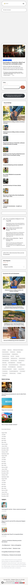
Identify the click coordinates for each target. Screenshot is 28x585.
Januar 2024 (4, 492)
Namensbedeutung (5, 360)
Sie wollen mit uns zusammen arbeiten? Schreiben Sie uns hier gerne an (14, 96)
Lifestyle (14, 337)
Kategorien (5, 264)
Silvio (7, 218)
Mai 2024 (4, 484)
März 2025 (4, 465)
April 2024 (4, 486)
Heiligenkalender (15, 354)
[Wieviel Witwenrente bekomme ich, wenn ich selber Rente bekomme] (7, 387)
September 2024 (5, 476)
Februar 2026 (5, 444)
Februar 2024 (5, 490)
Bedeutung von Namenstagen (18, 349)
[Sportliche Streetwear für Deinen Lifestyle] (5, 181)
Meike (7, 228)
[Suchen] (22, 87)
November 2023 (5, 496)
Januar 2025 (4, 469)
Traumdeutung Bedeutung (13, 371)
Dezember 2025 (5, 448)
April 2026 (4, 440)
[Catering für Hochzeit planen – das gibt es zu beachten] (5, 201)
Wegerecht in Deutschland (7, 410)
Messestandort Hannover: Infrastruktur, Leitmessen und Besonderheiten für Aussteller (14, 143)
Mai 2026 (4, 438)
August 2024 (4, 478)
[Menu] (23, 3)
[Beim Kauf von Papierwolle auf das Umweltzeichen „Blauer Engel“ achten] (5, 190)
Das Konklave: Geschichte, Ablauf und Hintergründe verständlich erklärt (14, 63)
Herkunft (12, 356)
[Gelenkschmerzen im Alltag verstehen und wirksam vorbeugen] (14, 113)
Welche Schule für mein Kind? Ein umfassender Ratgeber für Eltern (13, 521)
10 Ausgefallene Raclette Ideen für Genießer (11, 551)
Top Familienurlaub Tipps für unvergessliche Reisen (12, 534)
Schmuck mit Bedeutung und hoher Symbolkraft (13, 164)
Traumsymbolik (4, 373)
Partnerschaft (4, 364)
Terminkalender (6, 254)
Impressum (12, 581)
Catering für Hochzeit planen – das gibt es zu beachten (12, 206)
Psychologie (4, 366)
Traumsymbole (22, 371)
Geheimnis (7, 72)
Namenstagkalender (11, 362)
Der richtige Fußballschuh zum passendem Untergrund (12, 175)
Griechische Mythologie (6, 354)
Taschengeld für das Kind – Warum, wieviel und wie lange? (14, 509)
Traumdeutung (4, 371)
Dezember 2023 (5, 494)
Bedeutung (9, 349)
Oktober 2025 (5, 452)
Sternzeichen (19, 366)
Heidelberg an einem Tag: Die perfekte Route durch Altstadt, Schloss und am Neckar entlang (14, 154)
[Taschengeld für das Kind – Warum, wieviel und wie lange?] (4, 504)
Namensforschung (14, 360)
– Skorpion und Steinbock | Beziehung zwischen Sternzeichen (12, 541)
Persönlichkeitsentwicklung (13, 364)
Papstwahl (18, 73)
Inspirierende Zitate (5, 358)
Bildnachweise (18, 581)
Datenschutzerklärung (8, 582)
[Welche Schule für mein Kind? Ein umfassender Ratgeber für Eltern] (4, 516)
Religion (9, 60)
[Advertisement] (14, 26)
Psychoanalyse (22, 364)
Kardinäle (20, 72)
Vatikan (22, 73)
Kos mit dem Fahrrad (6, 429)
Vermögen (19, 373)
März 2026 (4, 442)
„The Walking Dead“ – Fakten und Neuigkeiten (11, 545)
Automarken (14, 252)
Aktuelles (5, 60)
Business (14, 303)
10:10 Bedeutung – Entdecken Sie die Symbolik (11, 555)
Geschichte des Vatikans (13, 72)
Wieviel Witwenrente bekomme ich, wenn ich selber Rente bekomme (14, 394)
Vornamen (4, 375)
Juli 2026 (3, 434)
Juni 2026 (4, 436)
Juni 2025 (4, 459)
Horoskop (17, 356)
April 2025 (4, 463)
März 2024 (4, 488)
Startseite (5, 9)
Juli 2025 (3, 457)
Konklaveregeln (13, 73)
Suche (4, 82)
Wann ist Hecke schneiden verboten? (9, 424)
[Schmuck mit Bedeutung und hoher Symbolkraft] (5, 160)
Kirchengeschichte (7, 73)
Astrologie (4, 349)
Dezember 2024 (5, 471)
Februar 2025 (5, 467)
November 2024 (5, 473)
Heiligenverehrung (5, 356)
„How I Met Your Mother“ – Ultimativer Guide (11, 548)
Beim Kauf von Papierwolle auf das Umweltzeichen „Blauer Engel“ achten (13, 196)
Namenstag (4, 362)
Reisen (14, 320)
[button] (2, 582)
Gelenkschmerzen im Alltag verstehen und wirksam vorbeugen (14, 122)
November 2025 (5, 450)
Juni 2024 (4, 482)
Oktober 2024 (5, 474)
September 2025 (5, 453)
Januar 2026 (4, 446)
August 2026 (4, 432)
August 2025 (4, 455)
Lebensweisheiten (22, 358)
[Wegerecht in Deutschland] (7, 403)
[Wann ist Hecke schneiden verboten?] (7, 418)
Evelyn (7, 238)
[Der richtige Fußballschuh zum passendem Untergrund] (5, 170)
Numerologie (19, 362)
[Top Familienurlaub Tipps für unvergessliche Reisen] (4, 529)
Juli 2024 (3, 480)
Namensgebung (21, 360)
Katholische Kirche (14, 358)
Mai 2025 (4, 461)
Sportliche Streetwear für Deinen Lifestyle (12, 185)
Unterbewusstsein (12, 373)
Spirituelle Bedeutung (11, 366)
